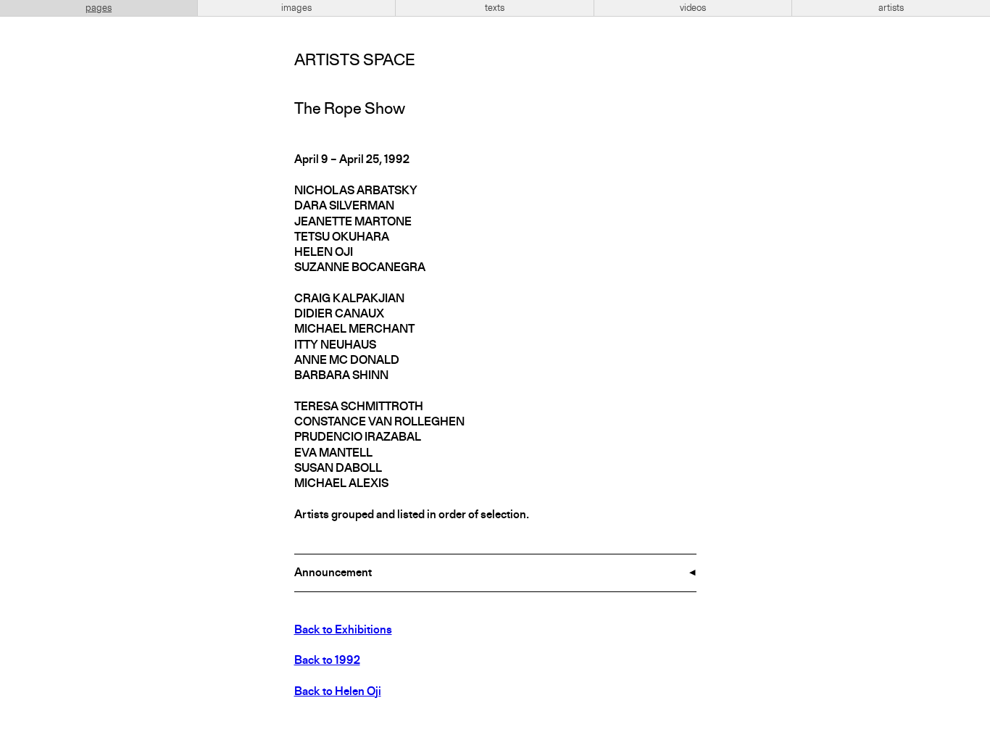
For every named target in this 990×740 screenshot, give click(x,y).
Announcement (333, 573)
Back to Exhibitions (343, 630)
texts (494, 8)
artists (891, 8)
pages (99, 8)
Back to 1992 (327, 661)
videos (693, 8)
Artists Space (354, 61)
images (296, 8)
